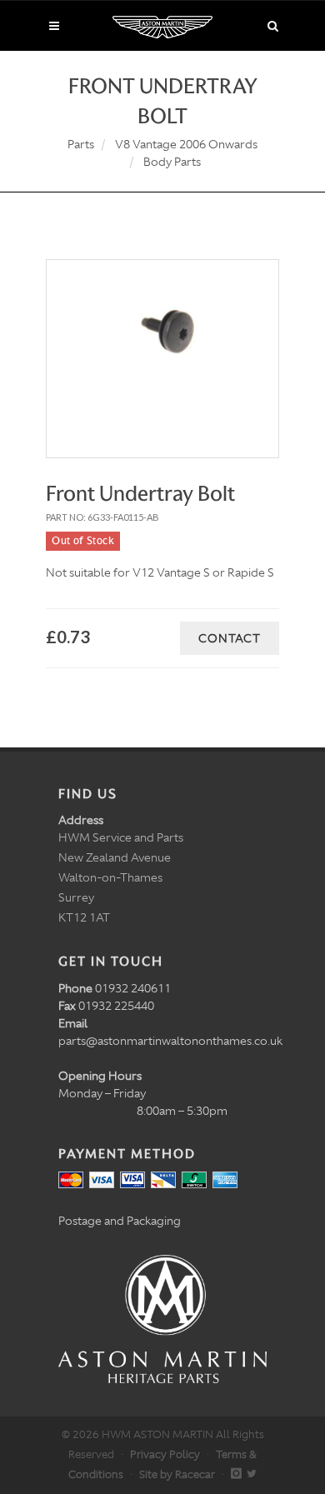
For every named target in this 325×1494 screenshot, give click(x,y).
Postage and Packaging (119, 1220)
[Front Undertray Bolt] (162, 340)
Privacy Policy (165, 1454)
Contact (229, 638)
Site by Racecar (177, 1474)
